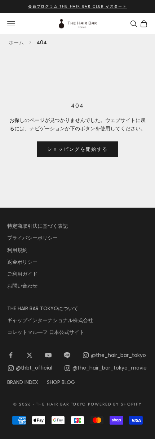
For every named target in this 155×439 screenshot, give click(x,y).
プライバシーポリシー (32, 237)
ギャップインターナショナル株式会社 (50, 320)
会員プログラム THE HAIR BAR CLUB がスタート (77, 6)
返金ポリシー (22, 262)
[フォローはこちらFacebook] (10, 355)
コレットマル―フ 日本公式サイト (45, 332)
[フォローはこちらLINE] (67, 355)
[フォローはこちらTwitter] (29, 355)
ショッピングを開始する (77, 149)
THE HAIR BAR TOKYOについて (42, 308)
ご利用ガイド (22, 273)
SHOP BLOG (61, 382)
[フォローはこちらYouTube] (48, 355)
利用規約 (17, 250)
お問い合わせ (22, 285)
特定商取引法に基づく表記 (37, 226)
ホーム (16, 42)
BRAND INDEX (22, 382)
